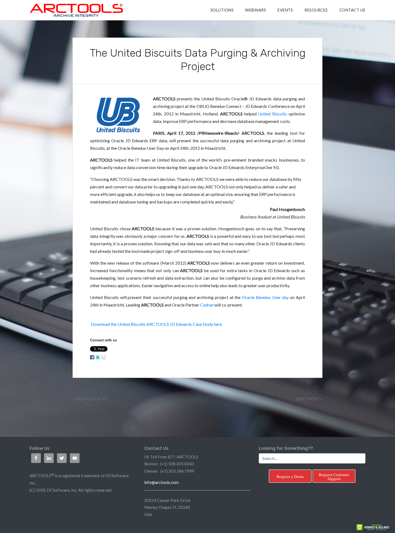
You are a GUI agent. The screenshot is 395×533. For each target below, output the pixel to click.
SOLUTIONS (222, 10)
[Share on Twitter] (98, 357)
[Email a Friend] (103, 357)
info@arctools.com (161, 482)
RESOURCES (316, 10)
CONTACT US (352, 10)
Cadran (207, 304)
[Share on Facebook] (92, 357)
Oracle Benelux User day (266, 297)
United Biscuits (272, 113)
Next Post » (309, 398)
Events (285, 10)
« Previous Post (90, 398)
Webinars (255, 10)
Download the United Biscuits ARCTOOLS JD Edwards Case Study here (156, 324)
